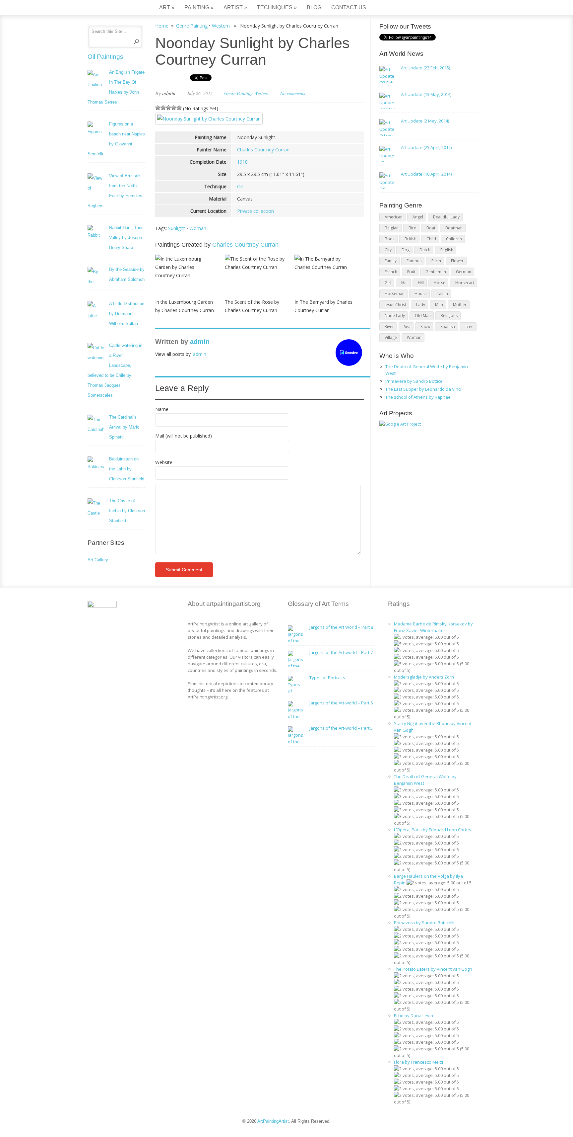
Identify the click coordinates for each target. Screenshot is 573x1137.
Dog (406, 250)
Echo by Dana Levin (413, 1015)
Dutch (424, 250)
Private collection (255, 211)
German (463, 272)
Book (390, 239)
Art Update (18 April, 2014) (426, 174)
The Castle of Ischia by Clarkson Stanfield (127, 510)
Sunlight (176, 228)
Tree (469, 326)
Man (439, 304)
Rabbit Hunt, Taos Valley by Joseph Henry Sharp (126, 237)
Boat (430, 228)
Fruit (411, 272)
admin (168, 93)
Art (166, 7)
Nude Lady (395, 315)
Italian (442, 293)
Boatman (454, 228)
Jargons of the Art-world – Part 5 (341, 728)
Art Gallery (98, 559)
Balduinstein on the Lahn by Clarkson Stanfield (126, 468)
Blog (314, 7)
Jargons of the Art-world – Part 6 (341, 703)
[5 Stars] (179, 107)
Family (391, 261)
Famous (414, 261)
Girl (388, 282)
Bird (412, 228)
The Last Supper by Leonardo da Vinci (423, 389)
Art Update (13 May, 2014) (426, 94)
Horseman (395, 293)
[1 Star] (157, 107)
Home (161, 26)
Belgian (392, 228)
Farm (436, 261)
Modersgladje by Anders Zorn (424, 677)
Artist (235, 7)
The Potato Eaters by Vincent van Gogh (433, 969)
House (420, 293)
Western (221, 26)
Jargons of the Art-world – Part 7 (341, 652)
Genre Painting (192, 26)
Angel (418, 217)
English (446, 250)
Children (454, 239)
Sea (407, 326)
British (410, 239)
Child (431, 239)
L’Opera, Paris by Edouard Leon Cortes (432, 830)
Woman (197, 228)
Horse (439, 282)
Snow (425, 326)
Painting (199, 7)
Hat (404, 282)
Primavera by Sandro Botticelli (415, 381)
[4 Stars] (173, 107)
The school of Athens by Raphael (418, 397)
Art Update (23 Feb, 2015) (425, 68)
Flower (457, 261)
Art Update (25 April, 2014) (426, 147)
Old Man (423, 315)
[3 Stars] (168, 107)
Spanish (447, 326)
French (391, 272)
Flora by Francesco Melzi (418, 1062)
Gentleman (435, 272)
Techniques (277, 7)
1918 (242, 162)
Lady (420, 304)
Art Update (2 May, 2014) (425, 121)
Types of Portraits (327, 678)
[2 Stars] (163, 107)
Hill (421, 282)
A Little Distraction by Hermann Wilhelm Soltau (126, 313)
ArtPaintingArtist (113, 8)
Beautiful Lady (446, 217)
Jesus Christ (395, 304)
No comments (292, 93)
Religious (449, 315)
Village (391, 337)
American (394, 217)
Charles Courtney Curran (263, 149)
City (388, 250)
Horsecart (464, 282)
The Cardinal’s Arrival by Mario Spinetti (124, 427)
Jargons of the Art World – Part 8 (341, 627)
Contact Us (348, 7)
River (389, 326)
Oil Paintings (105, 56)
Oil (240, 186)
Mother (460, 304)
